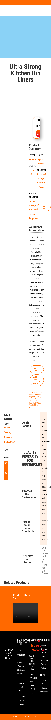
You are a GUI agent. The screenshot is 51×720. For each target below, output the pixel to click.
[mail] (8, 2)
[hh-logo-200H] (8, 10)
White (31, 407)
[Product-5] (14, 158)
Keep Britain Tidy (35, 399)
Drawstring (38, 395)
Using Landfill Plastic (35, 404)
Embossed (36, 397)
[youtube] (3, 2)
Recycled (32, 403)
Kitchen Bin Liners (35, 401)
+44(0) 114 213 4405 (21, 687)
